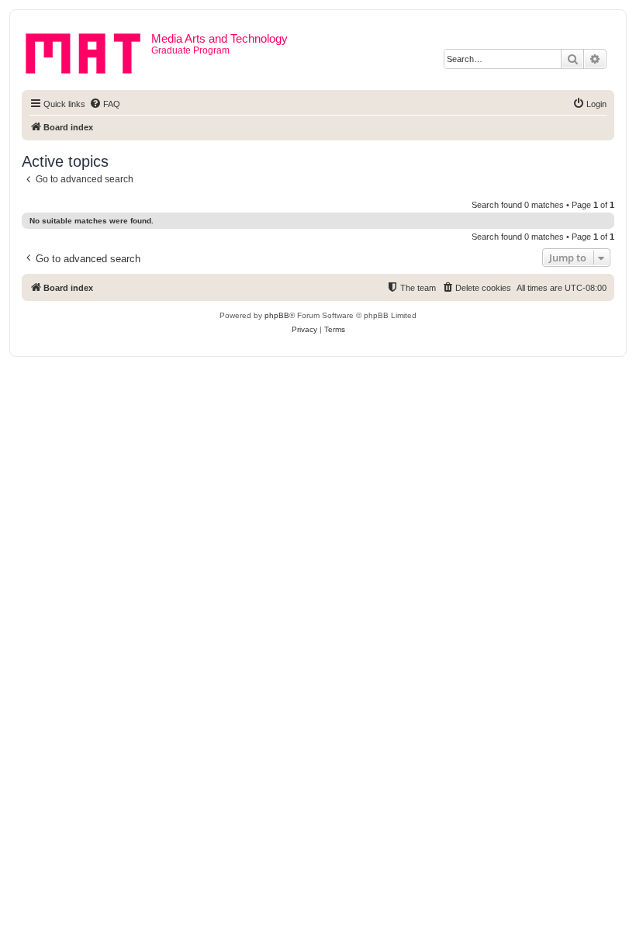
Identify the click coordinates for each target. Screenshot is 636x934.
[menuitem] (104, 104)
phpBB (276, 315)
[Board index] (88, 50)
